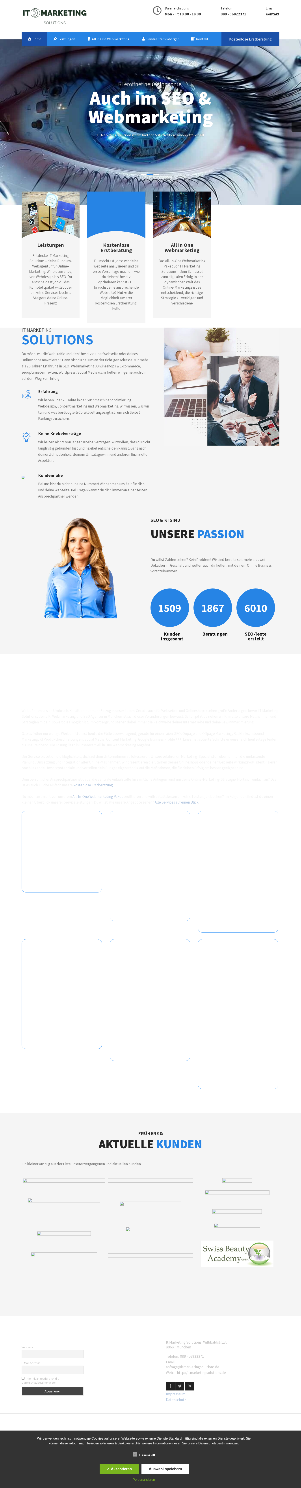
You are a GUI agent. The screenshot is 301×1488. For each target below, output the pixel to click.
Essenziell (147, 1455)
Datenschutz (176, 1399)
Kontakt (272, 14)
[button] (64, 1187)
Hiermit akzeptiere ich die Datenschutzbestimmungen (40, 1381)
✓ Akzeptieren (119, 1469)
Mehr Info (150, 141)
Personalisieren (144, 1479)
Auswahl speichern (165, 1469)
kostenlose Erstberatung (93, 785)
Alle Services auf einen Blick (177, 802)
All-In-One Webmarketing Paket (97, 796)
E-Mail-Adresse (31, 1363)
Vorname (27, 1347)
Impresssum (175, 1394)
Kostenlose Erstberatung (250, 39)
